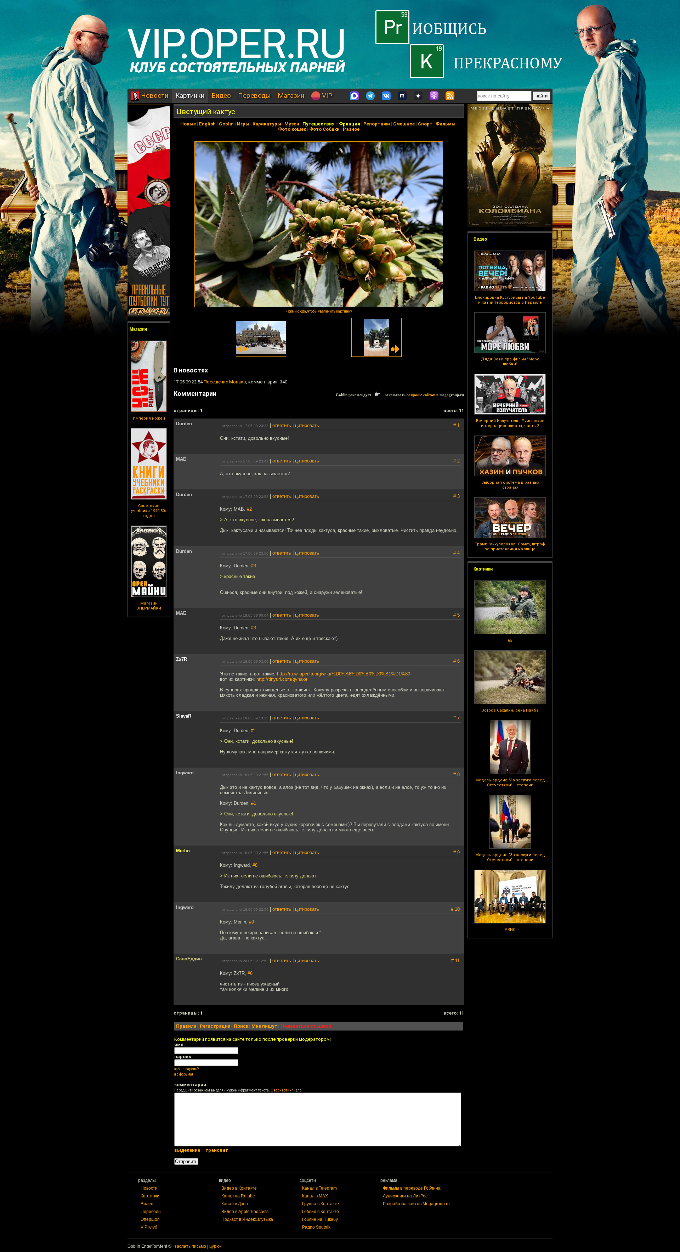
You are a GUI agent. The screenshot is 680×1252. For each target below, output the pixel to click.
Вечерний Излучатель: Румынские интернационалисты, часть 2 (510, 423)
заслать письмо (190, 1246)
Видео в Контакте (239, 1188)
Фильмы (445, 124)
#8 (255, 865)
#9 (251, 922)
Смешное (404, 124)
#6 (250, 973)
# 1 (456, 425)
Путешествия (318, 124)
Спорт (425, 124)
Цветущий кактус (205, 111)
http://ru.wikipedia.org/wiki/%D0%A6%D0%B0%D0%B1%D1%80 (343, 673)
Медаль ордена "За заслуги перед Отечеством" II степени (510, 782)
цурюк (215, 1246)
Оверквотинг (282, 1090)
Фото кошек (292, 129)
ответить (281, 425)
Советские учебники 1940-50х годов (148, 511)
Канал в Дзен (234, 1203)
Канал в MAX (315, 1196)
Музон (291, 124)
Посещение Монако (225, 381)
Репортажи (376, 124)
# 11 (455, 960)
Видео (221, 95)
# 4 (456, 553)
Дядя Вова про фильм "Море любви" (510, 361)
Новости (153, 95)
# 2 (456, 461)
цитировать (307, 425)
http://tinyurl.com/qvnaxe (281, 679)
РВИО (510, 929)
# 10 (455, 909)
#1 (253, 730)
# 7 (456, 717)
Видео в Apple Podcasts (244, 1211)
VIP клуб (149, 1227)
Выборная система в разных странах (510, 485)
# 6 (456, 661)
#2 (249, 509)
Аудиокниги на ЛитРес (405, 1196)
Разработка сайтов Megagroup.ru (416, 1203)
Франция (349, 124)
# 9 (456, 852)
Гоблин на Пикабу (320, 1219)
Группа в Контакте (320, 1203)
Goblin (226, 124)
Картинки (189, 95)
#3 (253, 565)
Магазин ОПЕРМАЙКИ (148, 606)
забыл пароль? (186, 1069)
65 (510, 640)
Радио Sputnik (316, 1227)
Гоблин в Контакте (320, 1211)
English (207, 124)
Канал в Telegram (319, 1188)
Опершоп (150, 1219)
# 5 (456, 615)
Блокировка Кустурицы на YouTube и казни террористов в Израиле (510, 300)
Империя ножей (149, 418)
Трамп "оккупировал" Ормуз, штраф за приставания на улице (510, 546)
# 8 (456, 774)
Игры (243, 124)
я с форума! (183, 1074)
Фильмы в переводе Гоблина (412, 1188)
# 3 (456, 496)
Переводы (254, 95)
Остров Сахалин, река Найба (510, 710)
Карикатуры (267, 124)
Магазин (291, 95)
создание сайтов (421, 395)
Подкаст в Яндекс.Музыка (247, 1219)
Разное (351, 129)
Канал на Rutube (238, 1196)
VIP (326, 95)
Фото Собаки (324, 129)
